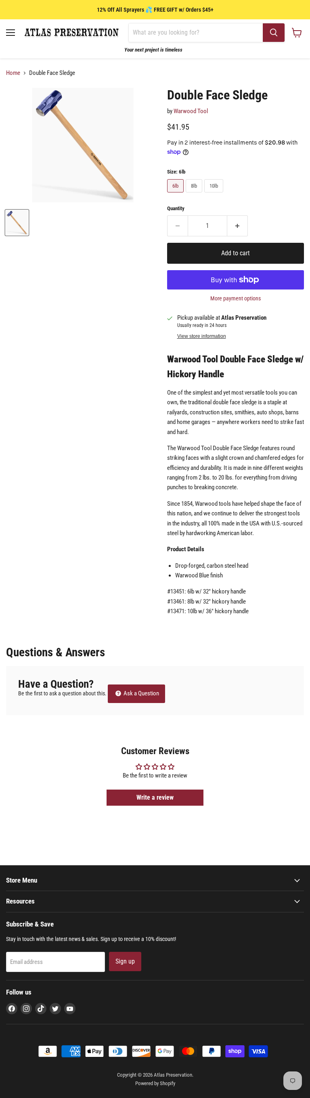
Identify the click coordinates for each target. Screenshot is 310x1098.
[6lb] (176, 194)
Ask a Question (140, 693)
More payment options (235, 298)
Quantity (175, 208)
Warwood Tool (191, 111)
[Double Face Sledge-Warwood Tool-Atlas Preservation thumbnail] (17, 223)
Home (13, 73)
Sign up (125, 961)
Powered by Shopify (155, 1083)
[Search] (274, 32)
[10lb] (214, 194)
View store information (201, 336)
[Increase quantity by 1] (237, 225)
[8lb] (195, 194)
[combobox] (196, 32)
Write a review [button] (155, 797)
